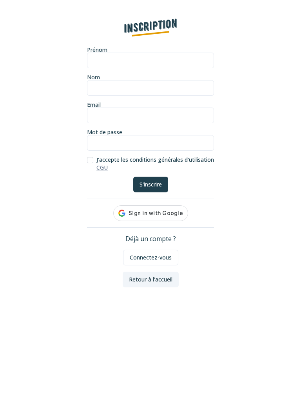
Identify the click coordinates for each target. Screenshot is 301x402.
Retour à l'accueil (150, 279)
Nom (93, 78)
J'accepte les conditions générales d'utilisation (155, 160)
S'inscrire (151, 184)
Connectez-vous (151, 257)
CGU (102, 167)
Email (94, 105)
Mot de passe (104, 133)
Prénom (97, 50)
